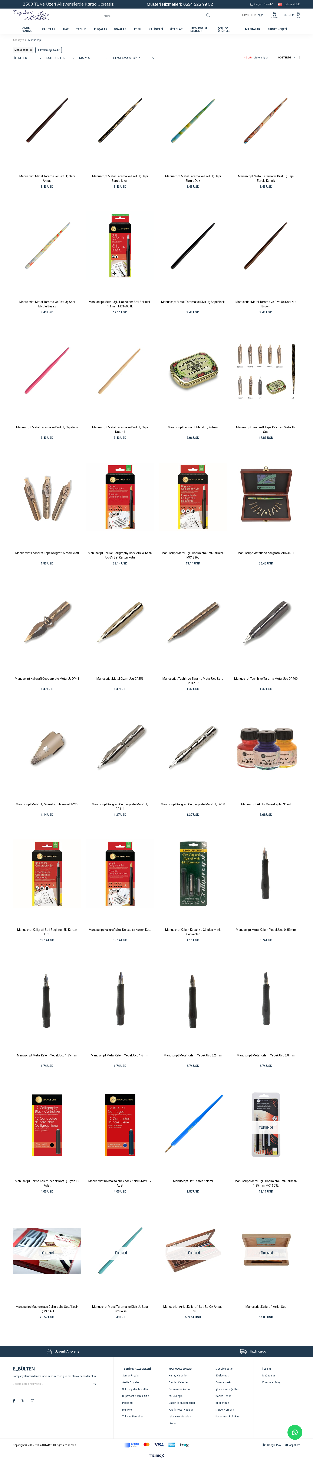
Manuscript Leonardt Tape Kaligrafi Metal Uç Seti (266, 429)
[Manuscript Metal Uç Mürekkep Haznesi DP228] (47, 748)
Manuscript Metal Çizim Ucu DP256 (120, 678)
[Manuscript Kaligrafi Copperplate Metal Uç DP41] (47, 622)
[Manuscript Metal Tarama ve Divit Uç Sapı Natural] (120, 371)
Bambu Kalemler (179, 1382)
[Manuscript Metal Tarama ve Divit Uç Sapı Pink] (47, 371)
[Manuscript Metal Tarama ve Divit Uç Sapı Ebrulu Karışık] (266, 120)
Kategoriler (56, 58)
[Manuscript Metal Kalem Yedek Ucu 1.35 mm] (47, 999)
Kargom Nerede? (263, 4)
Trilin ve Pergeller (132, 1416)
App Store (294, 1445)
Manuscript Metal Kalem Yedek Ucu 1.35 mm (47, 1055)
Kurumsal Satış (271, 1382)
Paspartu (127, 1402)
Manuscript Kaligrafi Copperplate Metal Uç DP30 (193, 804)
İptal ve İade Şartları (227, 1389)
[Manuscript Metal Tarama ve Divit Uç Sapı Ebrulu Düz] (193, 120)
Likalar (173, 1423)
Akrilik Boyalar (130, 1382)
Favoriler (249, 15)
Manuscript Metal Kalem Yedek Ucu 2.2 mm (193, 1055)
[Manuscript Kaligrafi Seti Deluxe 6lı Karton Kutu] (120, 874)
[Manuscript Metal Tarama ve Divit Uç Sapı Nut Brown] (266, 246)
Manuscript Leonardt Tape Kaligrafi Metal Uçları (47, 553)
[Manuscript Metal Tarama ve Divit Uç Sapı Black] (193, 246)
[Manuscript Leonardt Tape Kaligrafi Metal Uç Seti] (266, 371)
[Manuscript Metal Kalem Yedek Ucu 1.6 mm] (120, 999)
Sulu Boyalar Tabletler (135, 1389)
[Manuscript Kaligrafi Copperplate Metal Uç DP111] (120, 748)
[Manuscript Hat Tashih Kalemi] (193, 1125)
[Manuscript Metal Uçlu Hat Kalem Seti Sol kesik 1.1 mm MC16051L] (120, 246)
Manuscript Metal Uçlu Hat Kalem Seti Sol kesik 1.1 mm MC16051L (120, 304)
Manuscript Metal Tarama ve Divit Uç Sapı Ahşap (47, 178)
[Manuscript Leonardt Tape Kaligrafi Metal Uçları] (47, 497)
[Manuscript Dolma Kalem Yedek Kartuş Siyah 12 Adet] (47, 1125)
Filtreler (20, 58)
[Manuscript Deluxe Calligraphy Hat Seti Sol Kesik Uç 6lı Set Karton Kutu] (120, 497)
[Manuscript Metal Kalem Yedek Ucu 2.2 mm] (193, 999)
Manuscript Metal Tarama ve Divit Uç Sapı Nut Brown (265, 304)
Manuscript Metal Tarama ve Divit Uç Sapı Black (193, 302)
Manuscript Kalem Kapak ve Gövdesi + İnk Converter (193, 932)
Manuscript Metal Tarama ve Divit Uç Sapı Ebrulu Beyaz (47, 304)
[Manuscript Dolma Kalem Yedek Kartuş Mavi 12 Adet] (120, 1125)
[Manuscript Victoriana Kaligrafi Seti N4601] (266, 497)
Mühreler (127, 1409)
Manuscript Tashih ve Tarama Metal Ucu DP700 (266, 678)
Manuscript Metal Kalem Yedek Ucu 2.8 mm (266, 1055)
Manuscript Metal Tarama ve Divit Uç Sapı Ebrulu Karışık (266, 178)
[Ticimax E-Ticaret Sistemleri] (156, 1456)
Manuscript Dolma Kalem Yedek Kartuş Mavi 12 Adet (120, 1183)
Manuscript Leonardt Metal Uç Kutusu (193, 427)
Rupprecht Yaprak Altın (135, 1396)
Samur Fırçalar (131, 1375)
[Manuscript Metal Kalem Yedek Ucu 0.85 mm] (266, 874)
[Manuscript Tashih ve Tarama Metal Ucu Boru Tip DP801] (193, 622)
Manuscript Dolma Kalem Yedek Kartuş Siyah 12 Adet (47, 1183)
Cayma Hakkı (223, 1382)
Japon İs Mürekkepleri (182, 1402)
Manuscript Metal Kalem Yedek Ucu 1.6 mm (120, 1055)
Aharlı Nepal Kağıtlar (181, 1409)
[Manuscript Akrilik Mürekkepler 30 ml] (266, 748)
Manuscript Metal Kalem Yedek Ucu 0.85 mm (266, 929)
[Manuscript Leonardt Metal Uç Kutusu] (193, 371)
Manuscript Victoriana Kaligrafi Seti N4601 (266, 553)
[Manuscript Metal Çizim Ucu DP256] (120, 622)
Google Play (274, 1445)
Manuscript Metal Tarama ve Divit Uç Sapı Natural (120, 429)
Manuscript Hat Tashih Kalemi (193, 1181)
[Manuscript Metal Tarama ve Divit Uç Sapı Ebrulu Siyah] (120, 120)
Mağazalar (268, 1375)
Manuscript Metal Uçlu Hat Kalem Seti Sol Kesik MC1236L (193, 555)
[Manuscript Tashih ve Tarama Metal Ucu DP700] (266, 622)
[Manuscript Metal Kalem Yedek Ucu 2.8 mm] (266, 999)
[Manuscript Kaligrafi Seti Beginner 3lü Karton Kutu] (47, 874)
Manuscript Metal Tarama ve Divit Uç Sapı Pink (47, 427)
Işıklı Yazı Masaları (180, 1416)
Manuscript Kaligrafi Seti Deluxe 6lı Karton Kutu (120, 929)
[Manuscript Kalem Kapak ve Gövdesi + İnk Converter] (193, 874)
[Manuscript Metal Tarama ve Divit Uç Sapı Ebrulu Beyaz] (47, 246)
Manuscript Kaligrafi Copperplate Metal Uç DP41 (47, 678)
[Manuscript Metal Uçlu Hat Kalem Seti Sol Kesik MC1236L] (193, 497)
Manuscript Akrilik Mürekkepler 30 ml (266, 804)
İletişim (266, 1368)
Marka (84, 58)
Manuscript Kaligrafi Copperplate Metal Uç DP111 (120, 806)
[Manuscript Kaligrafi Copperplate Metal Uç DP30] (193, 748)
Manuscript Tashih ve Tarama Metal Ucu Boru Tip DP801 (192, 681)
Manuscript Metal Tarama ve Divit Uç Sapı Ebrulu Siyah (120, 178)
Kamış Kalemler (178, 1375)
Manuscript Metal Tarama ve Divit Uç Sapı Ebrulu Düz (193, 178)
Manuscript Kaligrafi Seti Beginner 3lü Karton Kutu (47, 932)
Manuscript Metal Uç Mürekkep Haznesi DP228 (47, 804)
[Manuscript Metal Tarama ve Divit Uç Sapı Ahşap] (47, 120)
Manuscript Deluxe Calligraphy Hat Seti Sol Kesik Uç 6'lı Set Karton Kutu (120, 555)
